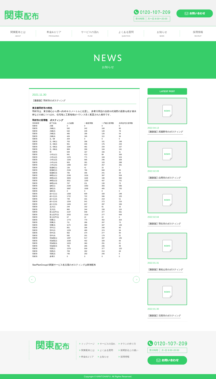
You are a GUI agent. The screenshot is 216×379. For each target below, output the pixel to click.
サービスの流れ (90, 34)
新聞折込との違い (129, 350)
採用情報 (198, 34)
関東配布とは (18, 34)
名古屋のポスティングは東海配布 (79, 264)
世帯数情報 (59, 94)
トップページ (88, 343)
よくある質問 (126, 34)
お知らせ (162, 34)
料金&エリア (54, 34)
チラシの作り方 (128, 343)
